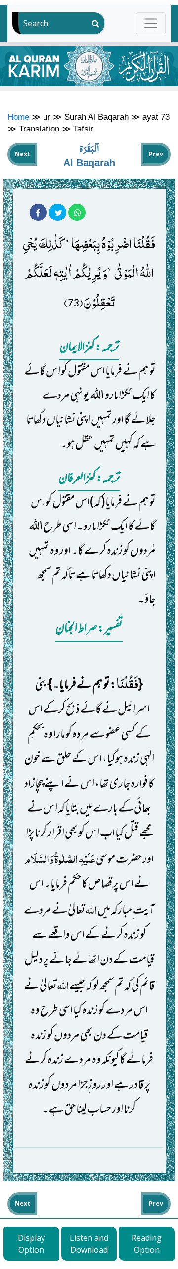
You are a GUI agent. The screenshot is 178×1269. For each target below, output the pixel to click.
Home (18, 117)
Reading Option (147, 1243)
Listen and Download (89, 1243)
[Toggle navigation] (151, 23)
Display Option (31, 1243)
